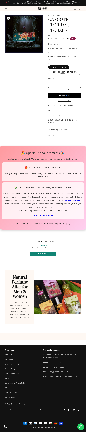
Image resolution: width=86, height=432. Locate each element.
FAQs (7, 378)
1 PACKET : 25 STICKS (58, 67)
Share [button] (53, 135)
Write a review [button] (43, 254)
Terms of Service (11, 392)
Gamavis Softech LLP (50, 427)
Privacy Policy (10, 369)
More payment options (64, 100)
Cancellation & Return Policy (15, 383)
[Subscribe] (40, 409)
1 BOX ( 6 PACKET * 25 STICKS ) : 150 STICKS (64, 72)
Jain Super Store (39, 427)
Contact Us (9, 359)
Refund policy (10, 397)
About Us (8, 355)
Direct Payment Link (12, 364)
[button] (6, 8)
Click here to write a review (43, 215)
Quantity (51, 78)
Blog (6, 388)
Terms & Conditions (12, 374)
